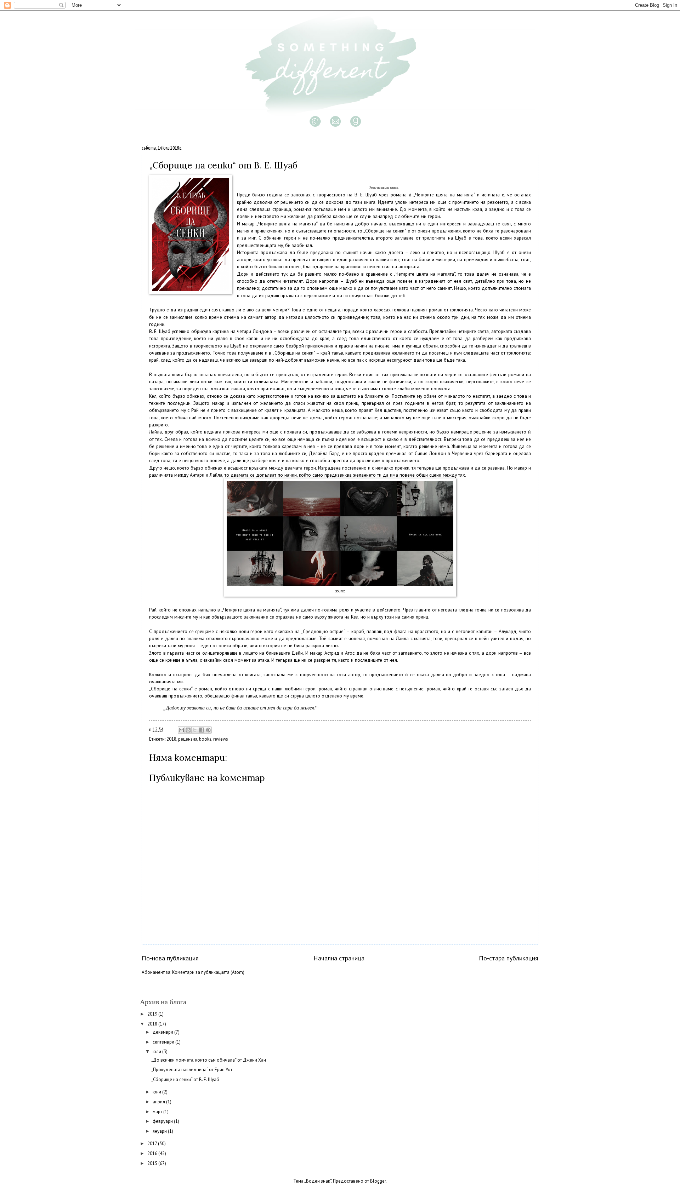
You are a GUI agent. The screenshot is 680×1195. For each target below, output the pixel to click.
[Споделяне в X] (194, 730)
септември (164, 1042)
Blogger (378, 1181)
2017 (152, 1144)
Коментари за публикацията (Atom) (208, 972)
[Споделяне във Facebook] (201, 730)
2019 (152, 1014)
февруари (163, 1121)
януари (160, 1131)
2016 (152, 1153)
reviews (220, 739)
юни (157, 1092)
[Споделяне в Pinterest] (208, 730)
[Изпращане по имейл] (181, 730)
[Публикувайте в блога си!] (188, 730)
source (340, 590)
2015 (152, 1163)
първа (385, 187)
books (205, 739)
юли (157, 1052)
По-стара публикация (508, 958)
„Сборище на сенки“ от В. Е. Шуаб (185, 1079)
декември (163, 1032)
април (159, 1102)
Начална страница (338, 958)
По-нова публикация (170, 958)
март (158, 1112)
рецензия (187, 739)
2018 (171, 739)
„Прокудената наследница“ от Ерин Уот (191, 1070)
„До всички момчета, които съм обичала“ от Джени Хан (208, 1060)
